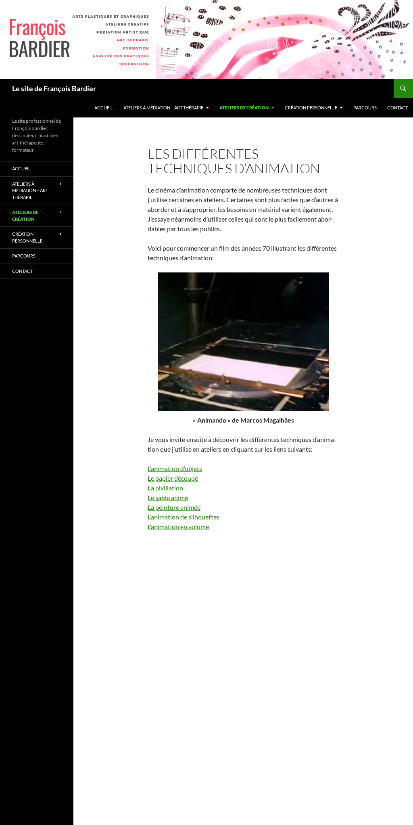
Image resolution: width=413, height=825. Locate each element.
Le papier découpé (173, 478)
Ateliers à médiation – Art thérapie (163, 107)
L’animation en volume (178, 526)
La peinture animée (174, 507)
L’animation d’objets (175, 468)
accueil (103, 107)
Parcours (365, 107)
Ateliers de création (244, 107)
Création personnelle (311, 107)
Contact (397, 107)
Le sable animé (168, 497)
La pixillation (165, 488)
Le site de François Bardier (54, 88)
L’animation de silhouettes (183, 517)
